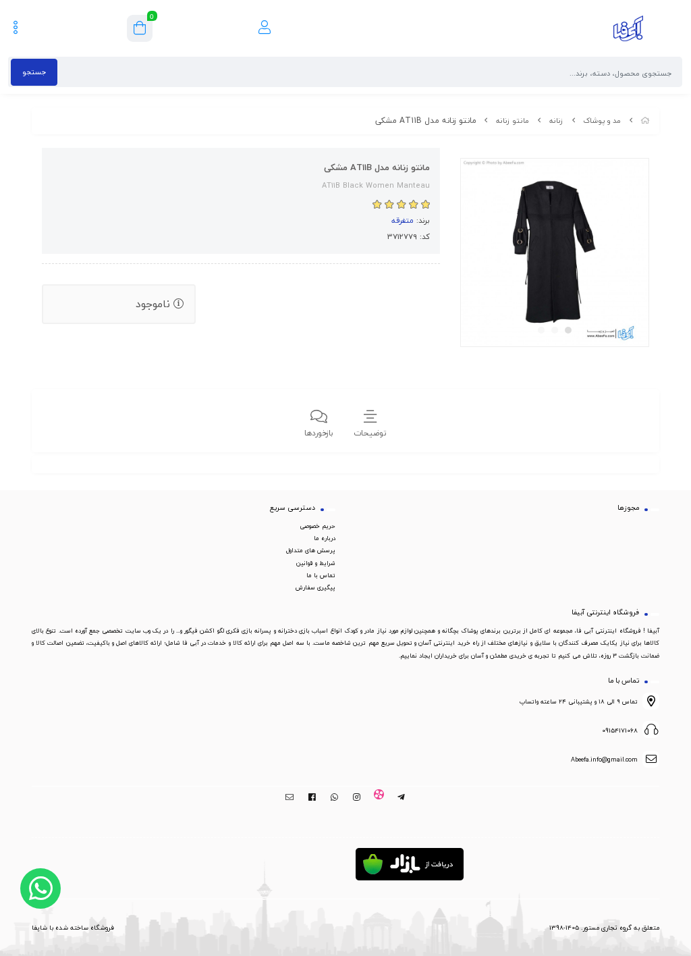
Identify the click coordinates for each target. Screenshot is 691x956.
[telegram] (401, 797)
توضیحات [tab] (370, 433)
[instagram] (356, 797)
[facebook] (312, 797)
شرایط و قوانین (315, 563)
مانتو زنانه (512, 120)
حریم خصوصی (317, 526)
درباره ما (324, 538)
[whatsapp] (334, 797)
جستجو (34, 71)
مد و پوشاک (602, 120)
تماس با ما (320, 575)
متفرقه (402, 220)
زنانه (556, 120)
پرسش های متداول (310, 550)
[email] (290, 797)
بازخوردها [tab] (318, 433)
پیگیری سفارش (315, 587)
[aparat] (379, 797)
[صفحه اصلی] (645, 120)
